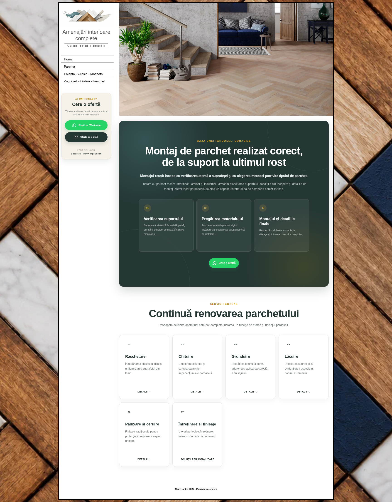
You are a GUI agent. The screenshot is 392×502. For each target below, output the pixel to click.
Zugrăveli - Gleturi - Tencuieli (84, 81)
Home (68, 59)
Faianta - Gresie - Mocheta (83, 74)
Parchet (69, 66)
